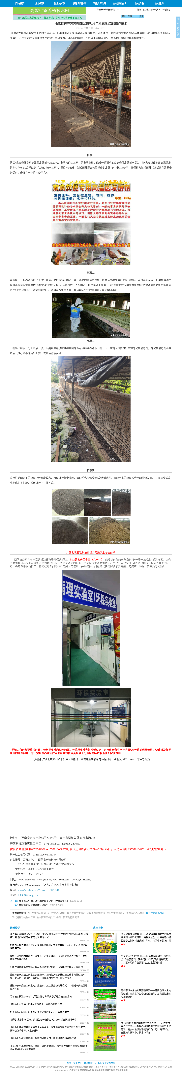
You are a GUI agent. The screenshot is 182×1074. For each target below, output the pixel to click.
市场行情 (166, 9)
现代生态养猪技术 (96, 913)
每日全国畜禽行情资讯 (67, 917)
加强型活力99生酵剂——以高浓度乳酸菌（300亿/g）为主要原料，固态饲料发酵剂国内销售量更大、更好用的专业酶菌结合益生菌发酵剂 (146, 959)
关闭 (178, 19)
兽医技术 (156, 9)
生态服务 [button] (159, 3)
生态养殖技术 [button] (119, 3)
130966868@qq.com (28, 895)
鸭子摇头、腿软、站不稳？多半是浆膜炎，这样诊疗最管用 (39, 1012)
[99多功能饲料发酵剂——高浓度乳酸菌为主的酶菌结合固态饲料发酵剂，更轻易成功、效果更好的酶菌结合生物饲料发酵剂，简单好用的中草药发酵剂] (105, 942)
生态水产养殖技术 (135, 913)
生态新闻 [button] (39, 3)
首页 (139, 9)
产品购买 (99, 1063)
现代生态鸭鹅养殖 (115, 913)
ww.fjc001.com (61, 879)
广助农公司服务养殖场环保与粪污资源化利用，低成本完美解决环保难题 (46, 967)
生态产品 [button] (139, 3)
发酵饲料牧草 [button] (79, 3)
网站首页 (19, 3)
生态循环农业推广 (46, 917)
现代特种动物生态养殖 (23, 917)
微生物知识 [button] (59, 3)
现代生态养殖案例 (36, 913)
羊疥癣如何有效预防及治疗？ (34, 905)
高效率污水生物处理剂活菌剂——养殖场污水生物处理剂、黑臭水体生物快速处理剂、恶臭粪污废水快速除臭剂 (146, 993)
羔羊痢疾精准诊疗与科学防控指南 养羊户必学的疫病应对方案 (41, 996)
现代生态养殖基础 (56, 913)
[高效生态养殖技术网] (49, 13)
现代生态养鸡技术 (155, 913)
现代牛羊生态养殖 (76, 913)
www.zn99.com (26, 879)
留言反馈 (110, 1063)
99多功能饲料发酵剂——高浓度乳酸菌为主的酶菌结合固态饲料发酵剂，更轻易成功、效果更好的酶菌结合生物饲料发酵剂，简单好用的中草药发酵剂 (146, 937)
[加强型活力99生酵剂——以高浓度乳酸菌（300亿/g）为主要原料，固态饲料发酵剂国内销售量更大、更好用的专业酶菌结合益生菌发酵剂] (105, 971)
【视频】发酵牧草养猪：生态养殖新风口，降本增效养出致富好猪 (43, 1038)
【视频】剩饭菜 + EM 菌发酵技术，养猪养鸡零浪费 (36, 1004)
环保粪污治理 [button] (99, 3)
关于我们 (77, 1063)
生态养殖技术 (19, 913)
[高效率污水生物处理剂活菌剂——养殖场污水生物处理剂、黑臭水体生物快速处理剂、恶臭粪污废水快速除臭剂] (105, 1004)
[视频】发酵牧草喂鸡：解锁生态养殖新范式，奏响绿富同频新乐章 (43, 1019)
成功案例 (147, 9)
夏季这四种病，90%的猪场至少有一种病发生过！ (44, 901)
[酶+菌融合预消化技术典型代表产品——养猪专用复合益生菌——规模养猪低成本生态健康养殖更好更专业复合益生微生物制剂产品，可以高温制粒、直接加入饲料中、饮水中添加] (105, 1036)
